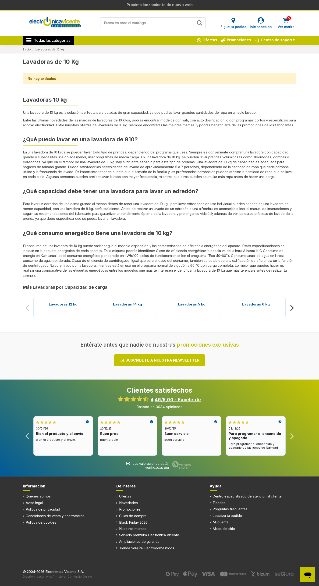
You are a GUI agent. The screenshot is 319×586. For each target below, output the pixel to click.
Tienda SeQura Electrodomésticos (146, 548)
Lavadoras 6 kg (256, 304)
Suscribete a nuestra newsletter (162, 360)
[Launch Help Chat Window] (307, 574)
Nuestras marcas (132, 528)
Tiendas (219, 503)
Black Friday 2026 (133, 522)
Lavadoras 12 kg (63, 304)
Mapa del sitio (224, 528)
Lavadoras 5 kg (192, 304)
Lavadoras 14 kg (127, 304)
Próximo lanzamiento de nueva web (160, 4)
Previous (27, 307)
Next (291, 307)
